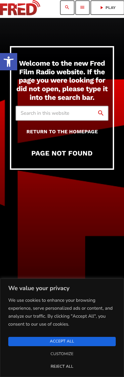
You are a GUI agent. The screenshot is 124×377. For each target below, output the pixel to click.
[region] (62, 328)
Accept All (62, 341)
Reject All (62, 366)
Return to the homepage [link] (62, 132)
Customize (62, 354)
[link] (8, 61)
